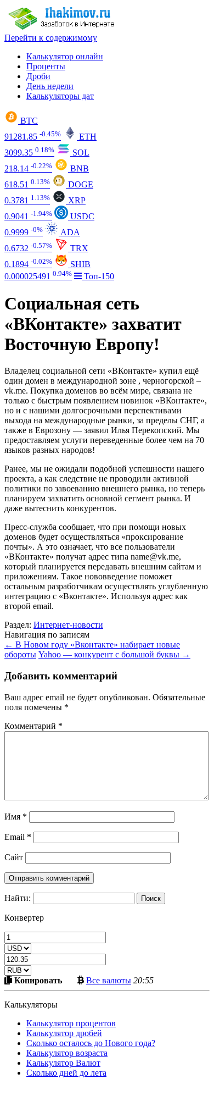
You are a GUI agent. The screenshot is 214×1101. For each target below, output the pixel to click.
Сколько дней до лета (66, 1072)
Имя (15, 816)
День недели (50, 86)
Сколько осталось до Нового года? (90, 1043)
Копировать (37, 980)
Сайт (13, 857)
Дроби (38, 76)
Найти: (17, 898)
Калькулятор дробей (64, 1033)
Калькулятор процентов (71, 1023)
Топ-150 (98, 276)
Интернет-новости (68, 624)
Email (17, 837)
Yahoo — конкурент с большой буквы (114, 654)
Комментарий (33, 726)
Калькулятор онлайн (64, 56)
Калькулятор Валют (63, 1062)
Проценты (45, 66)
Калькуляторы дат (60, 96)
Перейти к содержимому (50, 37)
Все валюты (108, 980)
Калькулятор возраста (67, 1053)
